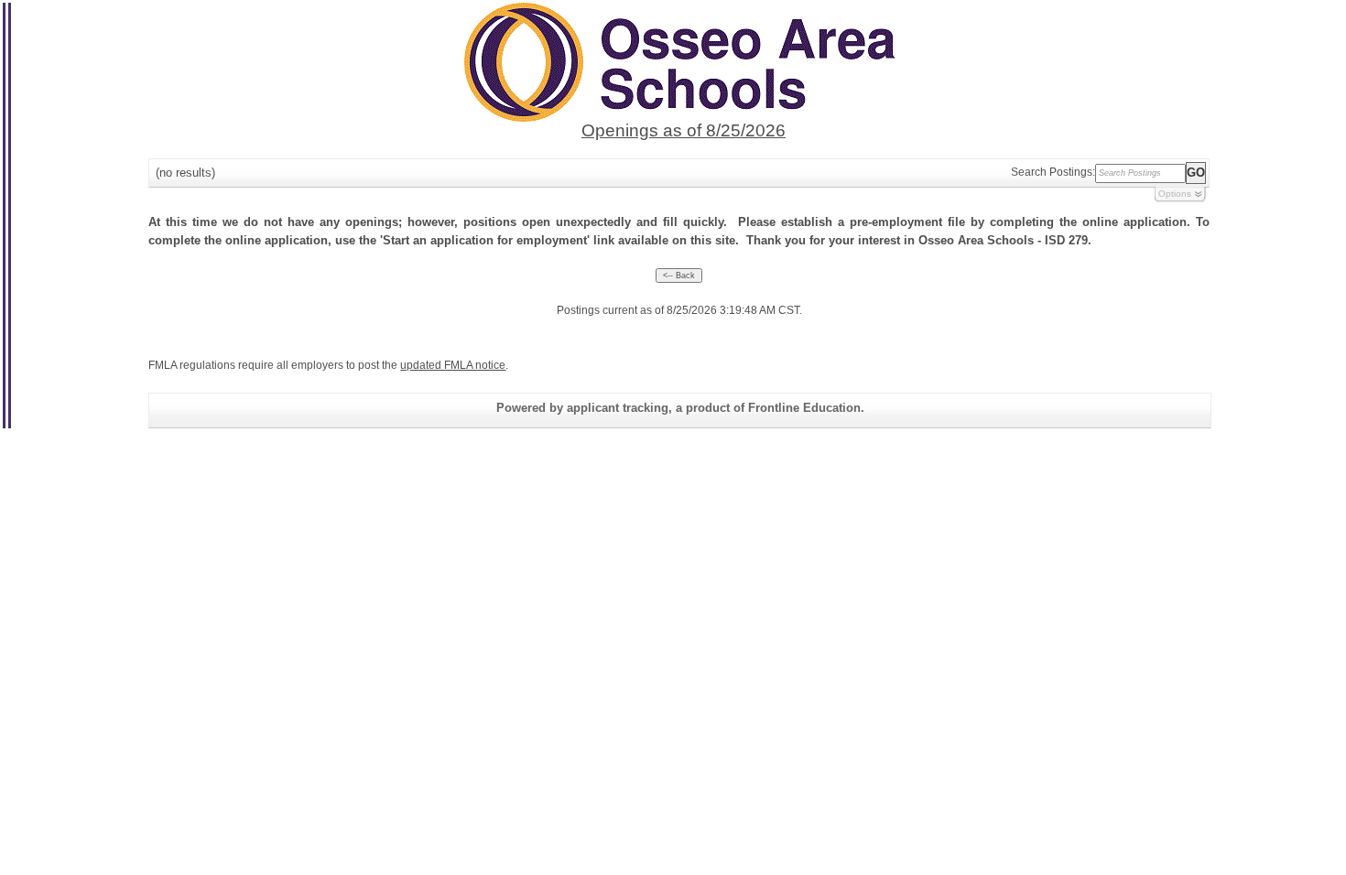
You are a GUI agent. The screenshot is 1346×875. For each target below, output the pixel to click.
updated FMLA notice (452, 365)
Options (1174, 194)
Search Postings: (1053, 172)
